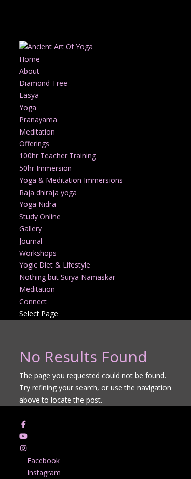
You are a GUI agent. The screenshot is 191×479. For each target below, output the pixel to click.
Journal (30, 241)
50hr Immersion (45, 168)
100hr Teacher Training (57, 156)
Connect (33, 301)
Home (29, 59)
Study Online (40, 216)
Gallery (30, 228)
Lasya (29, 95)
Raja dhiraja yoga (48, 192)
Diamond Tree (43, 83)
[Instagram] (24, 448)
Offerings (34, 143)
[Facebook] (24, 424)
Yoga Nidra (37, 204)
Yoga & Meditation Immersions (71, 180)
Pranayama (38, 119)
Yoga (27, 107)
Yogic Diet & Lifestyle (54, 265)
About (29, 71)
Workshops (38, 253)
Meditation (37, 132)
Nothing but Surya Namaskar (67, 277)
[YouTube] (24, 436)
